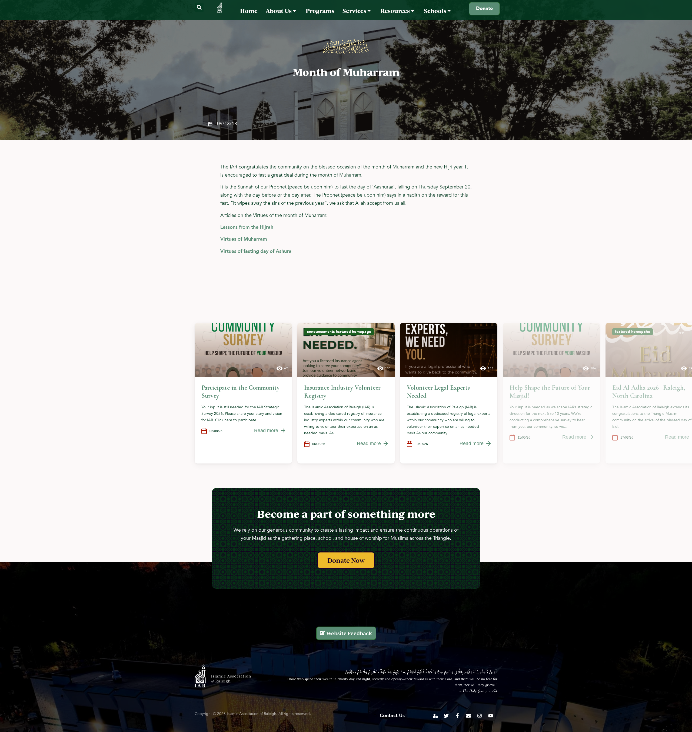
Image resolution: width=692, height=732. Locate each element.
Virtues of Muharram (243, 239)
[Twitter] (446, 716)
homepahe (640, 331)
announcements (321, 331)
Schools (435, 11)
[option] (243, 393)
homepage (361, 331)
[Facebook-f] (457, 716)
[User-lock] (435, 716)
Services (354, 11)
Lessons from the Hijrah (246, 227)
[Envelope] (468, 716)
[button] (199, 7)
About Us (279, 11)
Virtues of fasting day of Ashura (255, 251)
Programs (320, 11)
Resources (395, 11)
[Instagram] (479, 716)
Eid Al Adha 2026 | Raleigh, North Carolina (648, 392)
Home (249, 11)
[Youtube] (490, 716)
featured (343, 331)
